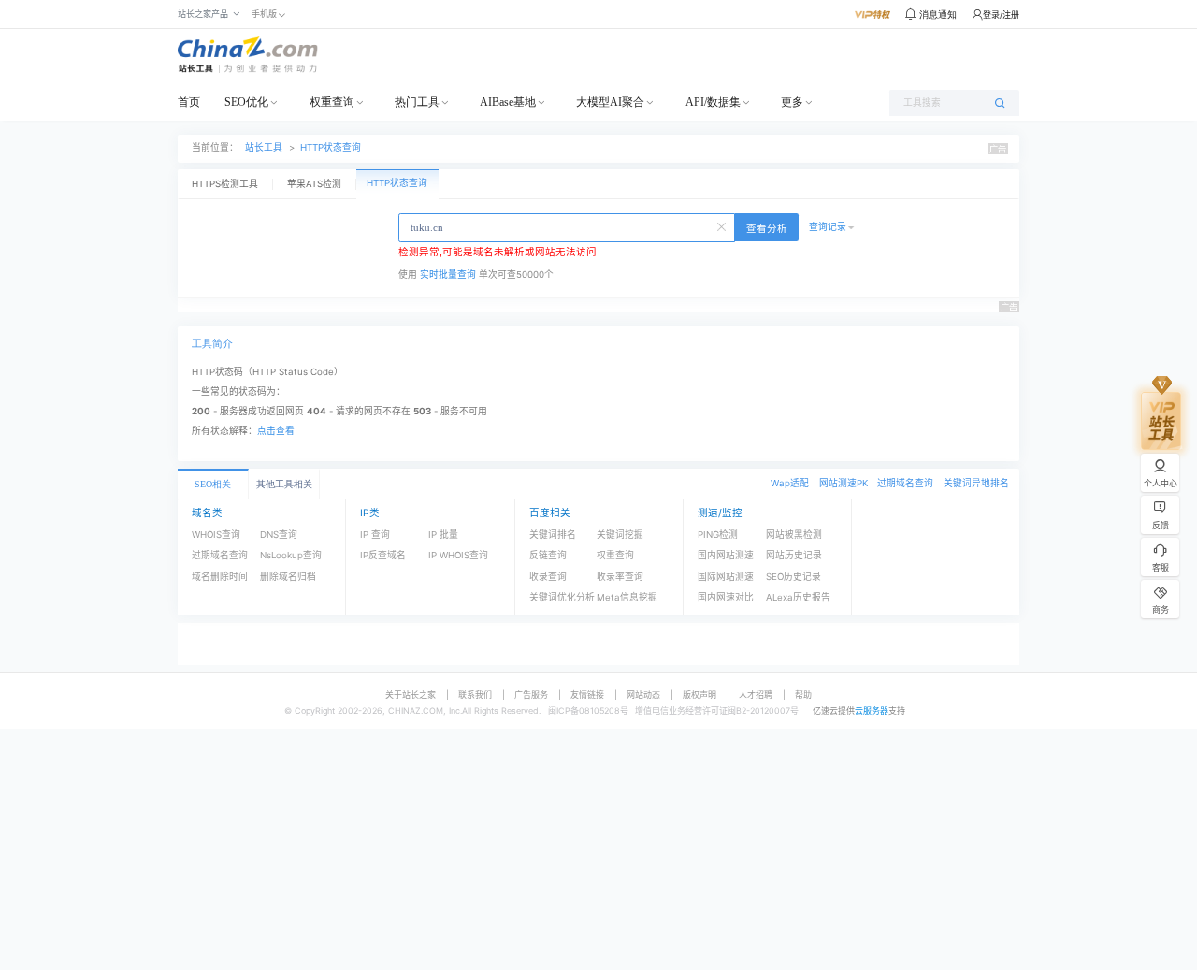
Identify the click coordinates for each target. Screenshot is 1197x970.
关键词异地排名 (976, 483)
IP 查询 (375, 534)
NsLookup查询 (291, 555)
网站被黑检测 (794, 534)
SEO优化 (246, 102)
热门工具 (417, 102)
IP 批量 (443, 534)
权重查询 (332, 102)
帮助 (803, 694)
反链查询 (548, 555)
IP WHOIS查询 (458, 555)
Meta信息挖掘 (627, 597)
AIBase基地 (508, 102)
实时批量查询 (448, 274)
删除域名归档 (288, 577)
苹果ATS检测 (314, 184)
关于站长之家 (410, 694)
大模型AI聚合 (610, 102)
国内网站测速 (726, 555)
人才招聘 (755, 694)
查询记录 (827, 227)
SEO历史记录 (793, 577)
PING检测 (718, 534)
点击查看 (276, 431)
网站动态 (643, 694)
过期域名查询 (905, 483)
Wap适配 (790, 483)
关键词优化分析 (562, 597)
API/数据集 (713, 102)
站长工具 (263, 147)
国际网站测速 (726, 577)
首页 (189, 102)
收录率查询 (620, 577)
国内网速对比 (726, 597)
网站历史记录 (794, 555)
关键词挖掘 (620, 534)
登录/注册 (1001, 14)
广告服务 (531, 694)
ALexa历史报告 (798, 597)
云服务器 (871, 710)
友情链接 (587, 694)
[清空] (723, 225)
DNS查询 (278, 534)
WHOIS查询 (216, 534)
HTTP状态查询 (330, 147)
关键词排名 (552, 534)
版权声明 (699, 694)
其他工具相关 (284, 484)
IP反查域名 (383, 555)
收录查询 (548, 577)
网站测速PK (843, 483)
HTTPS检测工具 (225, 184)
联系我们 (475, 694)
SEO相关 (213, 484)
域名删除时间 (220, 577)
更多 (792, 102)
